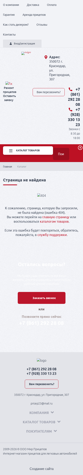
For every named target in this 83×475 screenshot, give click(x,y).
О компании (11, 4)
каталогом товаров (54, 221)
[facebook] (49, 83)
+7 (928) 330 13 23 (41, 373)
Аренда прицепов (34, 14)
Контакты (9, 34)
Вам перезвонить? (49, 92)
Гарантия (9, 14)
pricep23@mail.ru (42, 403)
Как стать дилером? (16, 24)
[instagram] (63, 83)
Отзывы (41, 24)
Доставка (33, 4)
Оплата (51, 4)
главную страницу (55, 217)
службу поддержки (52, 235)
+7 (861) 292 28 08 (41, 323)
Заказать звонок (44, 298)
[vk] (34, 83)
